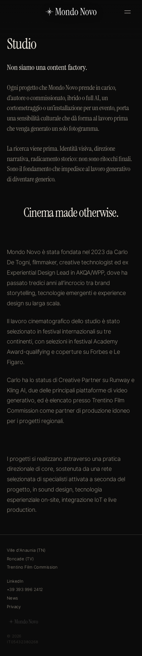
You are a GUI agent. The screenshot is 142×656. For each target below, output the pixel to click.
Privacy (14, 606)
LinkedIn (15, 581)
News (12, 598)
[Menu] (127, 11)
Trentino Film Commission (32, 567)
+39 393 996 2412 (25, 589)
